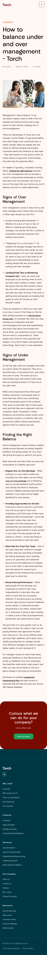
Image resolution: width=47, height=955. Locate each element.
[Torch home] (7, 768)
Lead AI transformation (12, 852)
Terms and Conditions (11, 948)
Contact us (7, 884)
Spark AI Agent (9, 825)
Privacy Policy (28, 948)
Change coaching (10, 829)
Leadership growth (10, 861)
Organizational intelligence (13, 833)
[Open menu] (41, 4)
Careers (6, 888)
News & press (8, 928)
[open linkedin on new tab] (4, 774)
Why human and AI (10, 793)
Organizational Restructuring (14, 856)
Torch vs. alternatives (11, 797)
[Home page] (7, 4)
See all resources (9, 911)
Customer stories (9, 919)
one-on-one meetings (16, 481)
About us (6, 879)
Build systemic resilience (12, 865)
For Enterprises (8, 802)
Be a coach (7, 892)
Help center (7, 915)
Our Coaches (8, 806)
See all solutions (9, 848)
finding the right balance (20, 171)
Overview (6, 789)
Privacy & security (10, 896)
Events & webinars (10, 924)
